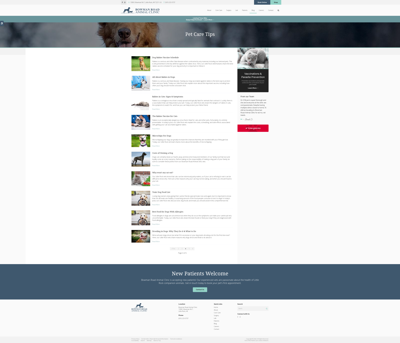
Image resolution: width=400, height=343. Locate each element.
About (209, 10)
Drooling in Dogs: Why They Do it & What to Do (174, 231)
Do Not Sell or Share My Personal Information (154, 339)
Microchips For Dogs (161, 135)
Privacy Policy (135, 339)
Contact (270, 10)
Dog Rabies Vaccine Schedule (165, 57)
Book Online (262, 2)
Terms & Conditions (176, 339)
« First (173, 249)
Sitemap (149, 340)
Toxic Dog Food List (161, 192)
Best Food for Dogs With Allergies (167, 211)
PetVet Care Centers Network (259, 340)
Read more (156, 70)
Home (216, 307)
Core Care (218, 10)
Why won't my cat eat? (162, 172)
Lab (236, 10)
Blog (253, 10)
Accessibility (135, 340)
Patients (245, 10)
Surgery (228, 10)
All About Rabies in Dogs (163, 77)
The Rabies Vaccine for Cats (164, 116)
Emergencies (254, 128)
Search (143, 340)
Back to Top (157, 340)
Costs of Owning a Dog (162, 153)
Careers (261, 10)
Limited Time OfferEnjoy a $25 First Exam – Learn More (199, 19)
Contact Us (200, 289)
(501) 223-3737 (170, 2)
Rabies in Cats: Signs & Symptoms (167, 96)
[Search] (267, 308)
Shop (276, 2)
